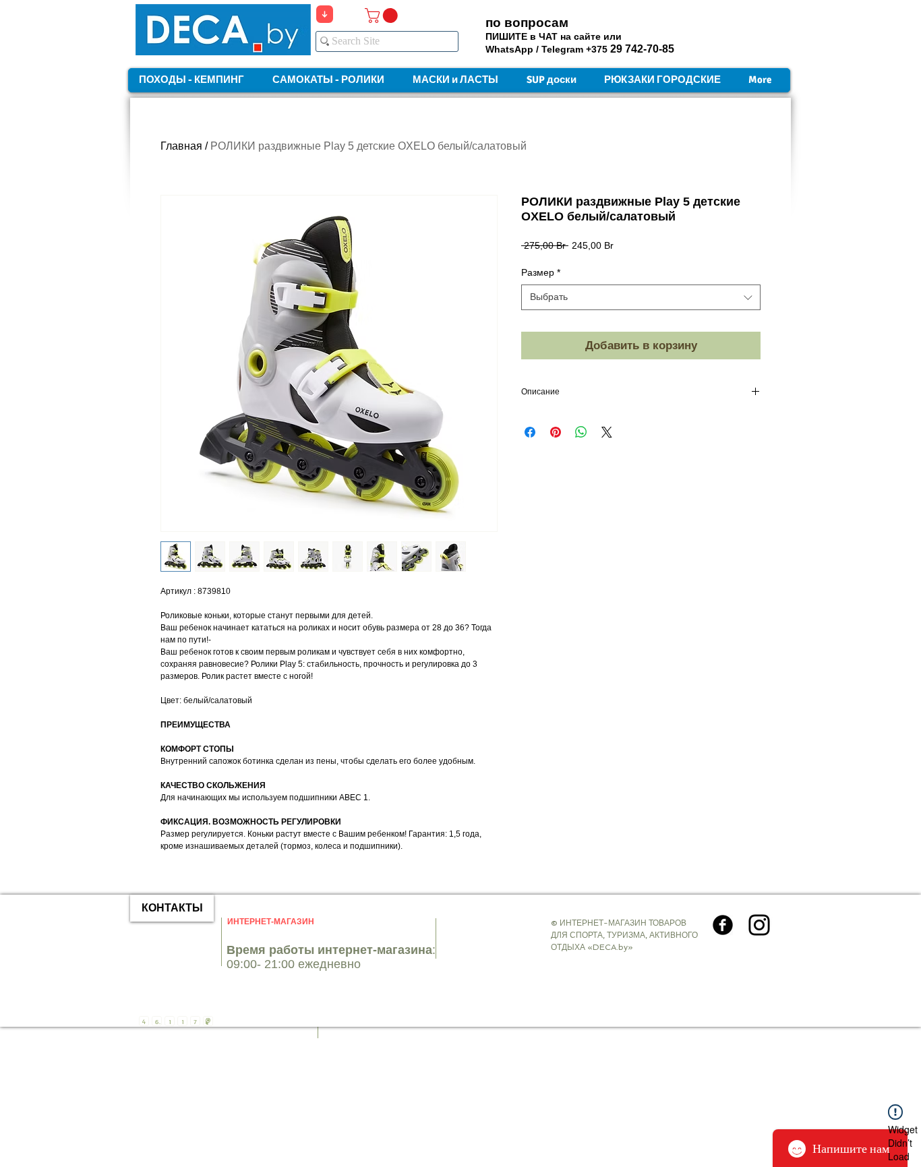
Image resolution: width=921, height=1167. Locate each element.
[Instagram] (759, 925)
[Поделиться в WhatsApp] (581, 432)
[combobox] (641, 297)
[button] (383, 15)
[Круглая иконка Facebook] (723, 925)
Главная (181, 146)
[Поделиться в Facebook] (530, 432)
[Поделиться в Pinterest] (555, 432)
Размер (540, 272)
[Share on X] (607, 432)
